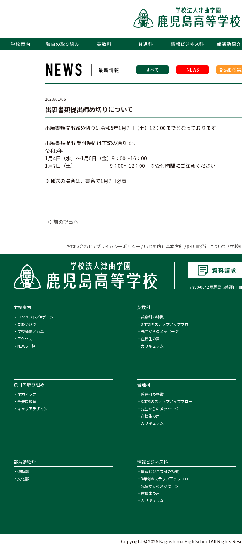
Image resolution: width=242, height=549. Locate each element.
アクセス (24, 338)
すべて (152, 70)
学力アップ (26, 394)
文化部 (23, 478)
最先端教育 (26, 401)
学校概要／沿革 (30, 331)
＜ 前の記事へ (62, 221)
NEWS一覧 (26, 345)
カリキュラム (152, 345)
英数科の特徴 (152, 316)
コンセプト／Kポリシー (37, 316)
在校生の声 (150, 338)
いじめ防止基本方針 (163, 246)
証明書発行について (207, 246)
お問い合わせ (79, 246)
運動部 (23, 471)
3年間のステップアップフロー (166, 324)
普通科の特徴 (152, 394)
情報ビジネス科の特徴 (160, 471)
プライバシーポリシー (118, 246)
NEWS (193, 70)
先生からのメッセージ (160, 331)
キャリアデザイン (32, 408)
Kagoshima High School (184, 541)
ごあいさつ (26, 324)
